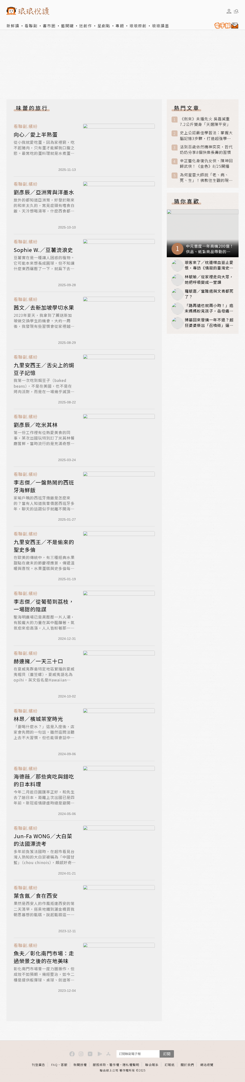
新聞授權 (80, 1064)
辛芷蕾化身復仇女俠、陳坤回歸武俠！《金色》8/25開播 (206, 163)
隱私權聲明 (130, 1064)
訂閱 (166, 1053)
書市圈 (49, 25)
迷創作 (85, 25)
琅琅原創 (138, 25)
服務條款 (99, 1064)
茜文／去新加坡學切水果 (44, 307)
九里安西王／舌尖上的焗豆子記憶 (44, 368)
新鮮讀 (12, 25)
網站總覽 (206, 1064)
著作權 (114, 1064)
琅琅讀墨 (160, 25)
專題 (120, 25)
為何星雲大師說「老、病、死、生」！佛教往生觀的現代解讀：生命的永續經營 (206, 177)
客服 (64, 1064)
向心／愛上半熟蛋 (36, 134)
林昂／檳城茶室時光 (38, 718)
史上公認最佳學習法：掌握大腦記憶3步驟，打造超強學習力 (206, 135)
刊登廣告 (38, 1064)
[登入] (229, 11)
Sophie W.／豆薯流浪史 (43, 249)
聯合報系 (152, 1064)
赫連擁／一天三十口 (38, 661)
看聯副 (31, 25)
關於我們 (187, 1064)
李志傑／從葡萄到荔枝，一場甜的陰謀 (44, 605)
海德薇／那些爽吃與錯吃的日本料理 (44, 780)
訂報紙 (170, 1064)
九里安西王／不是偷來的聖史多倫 (44, 545)
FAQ (54, 1064)
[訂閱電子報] (225, 26)
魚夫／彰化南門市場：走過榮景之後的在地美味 (44, 957)
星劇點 (103, 25)
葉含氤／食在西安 (36, 895)
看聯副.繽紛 (26, 126)
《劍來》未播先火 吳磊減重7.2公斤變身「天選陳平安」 (205, 121)
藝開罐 (67, 25)
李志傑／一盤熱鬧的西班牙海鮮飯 (44, 486)
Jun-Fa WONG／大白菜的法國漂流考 (43, 839)
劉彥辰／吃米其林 (36, 424)
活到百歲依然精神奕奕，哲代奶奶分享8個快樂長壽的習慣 (206, 149)
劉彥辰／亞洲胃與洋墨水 (44, 192)
